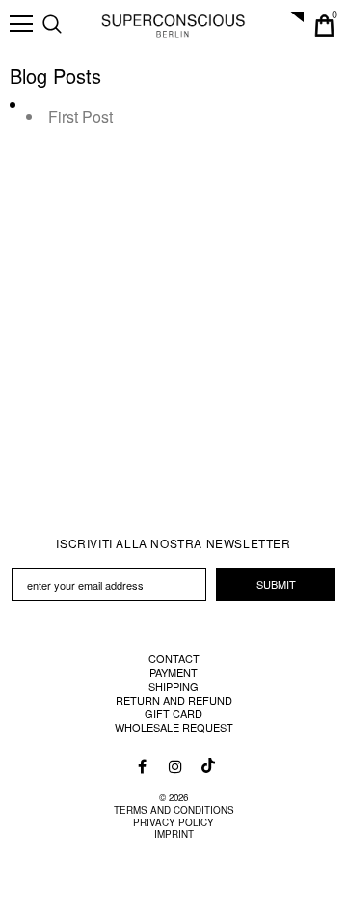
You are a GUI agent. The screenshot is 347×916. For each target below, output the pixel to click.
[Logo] (173, 25)
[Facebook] (142, 765)
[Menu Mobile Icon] (21, 24)
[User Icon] (292, 25)
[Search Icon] (71, 25)
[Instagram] (174, 765)
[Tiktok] (206, 760)
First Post (80, 116)
